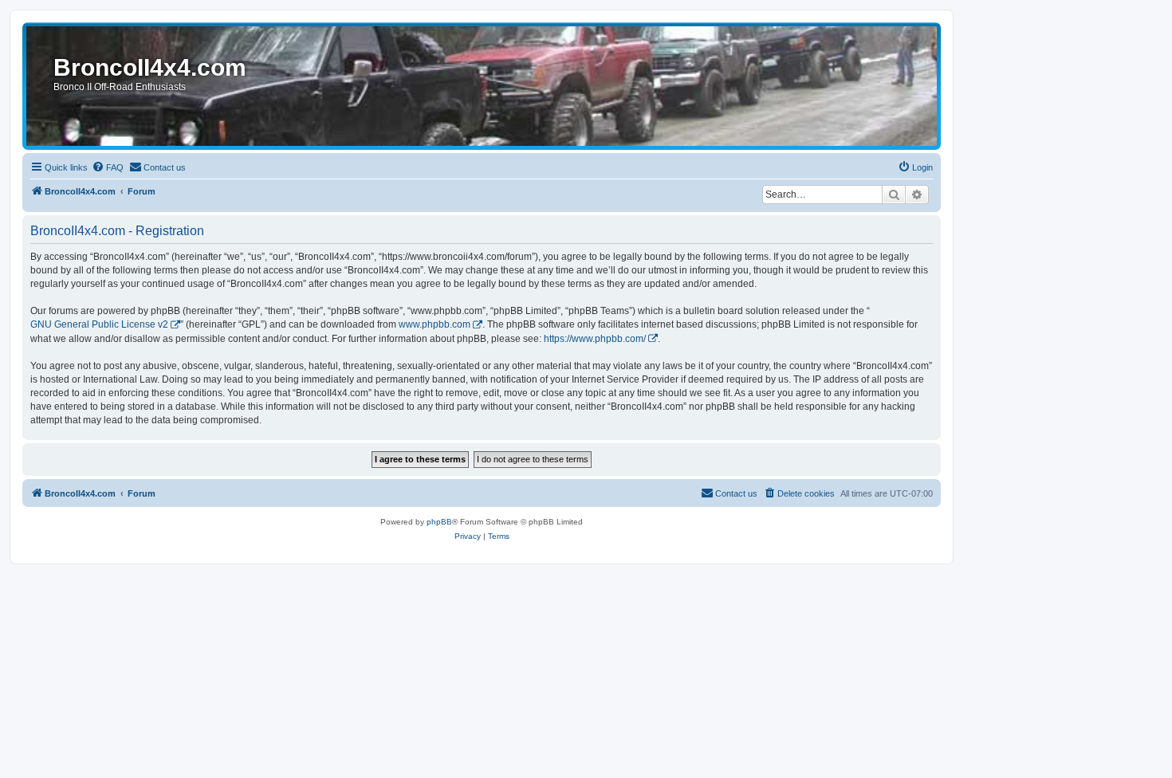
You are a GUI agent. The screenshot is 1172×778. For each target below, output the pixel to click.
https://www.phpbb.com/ (595, 338)
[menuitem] (108, 167)
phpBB (439, 521)
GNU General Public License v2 (99, 324)
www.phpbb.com (434, 324)
